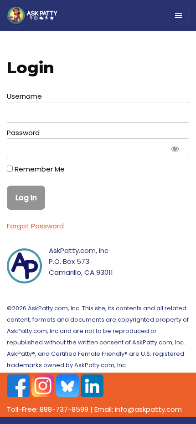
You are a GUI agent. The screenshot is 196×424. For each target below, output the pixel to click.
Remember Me (39, 169)
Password (23, 132)
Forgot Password (35, 226)
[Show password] (175, 148)
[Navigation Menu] (178, 15)
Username (24, 96)
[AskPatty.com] (34, 15)
